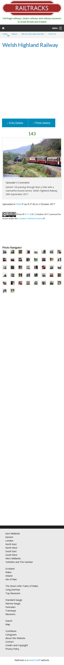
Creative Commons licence (30, 218)
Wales (14, 34)
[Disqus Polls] (32, 404)
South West (11, 554)
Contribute (10, 631)
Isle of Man (11, 579)
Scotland (9, 568)
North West (11, 547)
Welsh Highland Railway (33, 34)
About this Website (15, 638)
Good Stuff (34, 660)
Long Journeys (12, 589)
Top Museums (12, 593)
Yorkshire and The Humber (19, 562)
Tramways (10, 610)
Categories (11, 634)
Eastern (9, 537)
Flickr (19, 204)
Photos (52, 34)
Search (8, 620)
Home (4, 34)
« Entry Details (15, 123)
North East (11, 544)
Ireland (8, 575)
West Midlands (13, 558)
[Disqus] (32, 482)
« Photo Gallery (41, 123)
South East (11, 551)
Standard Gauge (13, 599)
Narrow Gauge (12, 603)
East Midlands (12, 533)
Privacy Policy (12, 648)
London (9, 540)
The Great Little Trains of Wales (21, 586)
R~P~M (28, 214)
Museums (10, 614)
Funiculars (10, 607)
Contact (9, 641)
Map (7, 624)
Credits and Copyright (16, 645)
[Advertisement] (32, 83)
